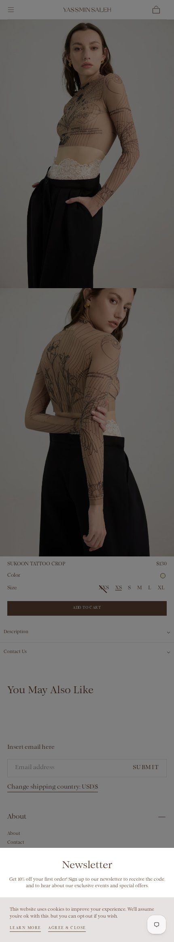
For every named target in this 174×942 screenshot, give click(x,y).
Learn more (25, 928)
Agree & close (67, 928)
